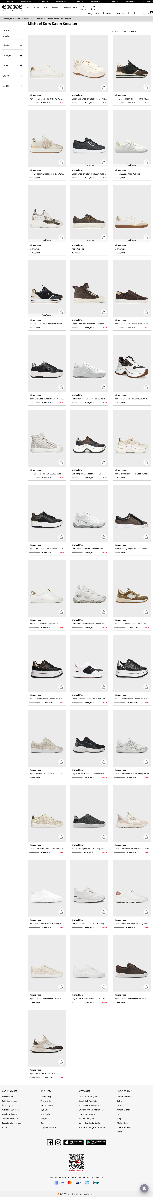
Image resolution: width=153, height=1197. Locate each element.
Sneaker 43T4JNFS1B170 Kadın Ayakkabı (46, 848)
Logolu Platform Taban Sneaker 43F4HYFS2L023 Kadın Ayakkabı (131, 698)
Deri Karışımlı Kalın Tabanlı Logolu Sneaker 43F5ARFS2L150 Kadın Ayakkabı (131, 474)
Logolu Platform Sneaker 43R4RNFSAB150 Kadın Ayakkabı (46, 174)
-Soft (61, 1194)
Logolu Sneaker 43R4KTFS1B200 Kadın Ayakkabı (131, 998)
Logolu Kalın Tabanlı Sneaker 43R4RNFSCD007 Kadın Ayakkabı (131, 99)
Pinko (119, 1131)
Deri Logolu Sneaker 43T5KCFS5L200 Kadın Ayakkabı (131, 323)
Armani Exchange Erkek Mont (92, 1127)
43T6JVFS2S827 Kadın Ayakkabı (127, 174)
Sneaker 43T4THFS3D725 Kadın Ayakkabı (131, 848)
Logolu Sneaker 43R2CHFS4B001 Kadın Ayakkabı (89, 174)
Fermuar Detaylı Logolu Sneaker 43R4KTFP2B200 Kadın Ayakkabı (131, 548)
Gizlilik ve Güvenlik (10, 1110)
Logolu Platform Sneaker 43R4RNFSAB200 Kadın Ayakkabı (89, 698)
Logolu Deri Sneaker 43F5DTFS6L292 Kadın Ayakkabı (46, 548)
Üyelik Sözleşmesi (10, 1114)
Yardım (109, 13)
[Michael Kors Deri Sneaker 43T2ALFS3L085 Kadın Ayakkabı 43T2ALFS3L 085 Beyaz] (89, 888)
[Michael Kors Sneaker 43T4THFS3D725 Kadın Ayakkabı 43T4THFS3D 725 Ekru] (132, 813)
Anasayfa (8, 18)
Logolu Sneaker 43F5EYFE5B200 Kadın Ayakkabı (89, 323)
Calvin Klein (122, 1101)
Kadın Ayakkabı (35, 249)
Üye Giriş (44, 1110)
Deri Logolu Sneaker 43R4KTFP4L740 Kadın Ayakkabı (46, 99)
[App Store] (73, 1143)
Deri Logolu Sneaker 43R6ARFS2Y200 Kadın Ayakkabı (131, 399)
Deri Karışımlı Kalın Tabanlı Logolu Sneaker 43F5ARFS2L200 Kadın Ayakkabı (89, 474)
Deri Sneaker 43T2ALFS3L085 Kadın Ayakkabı (89, 923)
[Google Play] (96, 1143)
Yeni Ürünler (45, 1101)
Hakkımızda (7, 1096)
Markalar (56, 7)
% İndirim (84, 7)
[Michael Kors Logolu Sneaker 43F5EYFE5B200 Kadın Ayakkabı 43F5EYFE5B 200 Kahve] (89, 288)
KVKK (4, 1127)
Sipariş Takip (45, 1096)
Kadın (36, 7)
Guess (119, 1105)
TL (132, 13)
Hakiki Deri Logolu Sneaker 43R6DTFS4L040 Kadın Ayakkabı (89, 399)
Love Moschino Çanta (88, 1096)
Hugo (119, 1118)
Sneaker (39, 18)
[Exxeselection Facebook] (50, 1143)
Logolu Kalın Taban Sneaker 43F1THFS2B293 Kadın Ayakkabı (131, 623)
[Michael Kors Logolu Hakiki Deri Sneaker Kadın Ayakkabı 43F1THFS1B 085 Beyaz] (47, 1038)
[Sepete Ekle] (61, 87)
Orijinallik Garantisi (48, 1127)
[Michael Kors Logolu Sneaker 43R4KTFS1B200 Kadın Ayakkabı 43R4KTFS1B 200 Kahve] (132, 963)
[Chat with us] (144, 1188)
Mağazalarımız (70, 7)
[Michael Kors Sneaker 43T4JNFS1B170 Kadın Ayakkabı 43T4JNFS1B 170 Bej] (47, 813)
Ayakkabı (28, 18)
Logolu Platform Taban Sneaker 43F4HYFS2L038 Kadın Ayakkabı (46, 698)
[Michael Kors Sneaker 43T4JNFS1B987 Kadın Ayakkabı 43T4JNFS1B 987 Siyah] (89, 813)
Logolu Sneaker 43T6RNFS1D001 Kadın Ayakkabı (46, 323)
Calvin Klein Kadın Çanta (89, 1123)
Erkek (28, 7)
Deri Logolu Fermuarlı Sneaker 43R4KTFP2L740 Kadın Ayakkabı (46, 623)
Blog (42, 1123)
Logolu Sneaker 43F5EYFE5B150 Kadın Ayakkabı (46, 474)
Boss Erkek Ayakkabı (88, 1101)
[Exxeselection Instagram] (58, 1143)
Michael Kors (35, 95)
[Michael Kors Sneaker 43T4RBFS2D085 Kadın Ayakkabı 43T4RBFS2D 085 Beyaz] (132, 738)
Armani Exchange (125, 1110)
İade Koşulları (8, 1105)
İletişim (43, 1118)
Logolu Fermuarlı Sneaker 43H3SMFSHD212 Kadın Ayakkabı (89, 773)
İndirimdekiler (46, 1105)
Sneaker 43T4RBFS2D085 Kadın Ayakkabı (131, 773)
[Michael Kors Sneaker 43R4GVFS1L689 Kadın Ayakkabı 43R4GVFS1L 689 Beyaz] (132, 888)
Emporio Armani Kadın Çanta (91, 1110)
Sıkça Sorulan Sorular (11, 1123)
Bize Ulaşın (121, 13)
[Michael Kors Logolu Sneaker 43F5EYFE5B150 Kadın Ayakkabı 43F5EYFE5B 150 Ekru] (47, 438)
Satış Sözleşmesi (9, 1101)
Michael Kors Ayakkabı (89, 1105)
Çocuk (46, 7)
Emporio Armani (124, 1096)
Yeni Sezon (93, 7)
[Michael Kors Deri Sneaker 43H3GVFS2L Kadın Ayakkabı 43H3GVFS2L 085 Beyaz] (47, 888)
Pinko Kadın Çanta (87, 1118)
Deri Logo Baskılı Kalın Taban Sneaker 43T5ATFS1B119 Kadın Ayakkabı (89, 548)
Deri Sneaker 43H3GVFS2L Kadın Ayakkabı (46, 923)
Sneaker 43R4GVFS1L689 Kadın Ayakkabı (131, 923)
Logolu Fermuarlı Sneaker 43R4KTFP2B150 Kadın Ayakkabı (46, 773)
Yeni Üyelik (45, 1114)
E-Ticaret (67, 1194)
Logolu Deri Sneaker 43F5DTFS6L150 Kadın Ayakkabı (89, 99)
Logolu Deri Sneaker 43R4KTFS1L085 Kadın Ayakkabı (89, 998)
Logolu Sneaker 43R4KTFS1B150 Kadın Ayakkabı (46, 998)
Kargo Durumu (94, 13)
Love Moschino (124, 1127)
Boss (119, 1114)
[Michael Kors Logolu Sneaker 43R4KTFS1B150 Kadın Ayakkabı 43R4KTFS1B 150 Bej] (47, 963)
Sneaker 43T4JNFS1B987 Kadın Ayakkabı (88, 848)
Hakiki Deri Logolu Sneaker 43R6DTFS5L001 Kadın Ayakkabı (46, 399)
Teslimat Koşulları (10, 1118)
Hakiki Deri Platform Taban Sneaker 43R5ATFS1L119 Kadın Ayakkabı (89, 623)
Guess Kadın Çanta (87, 1114)
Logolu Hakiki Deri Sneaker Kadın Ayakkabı (46, 1073)
